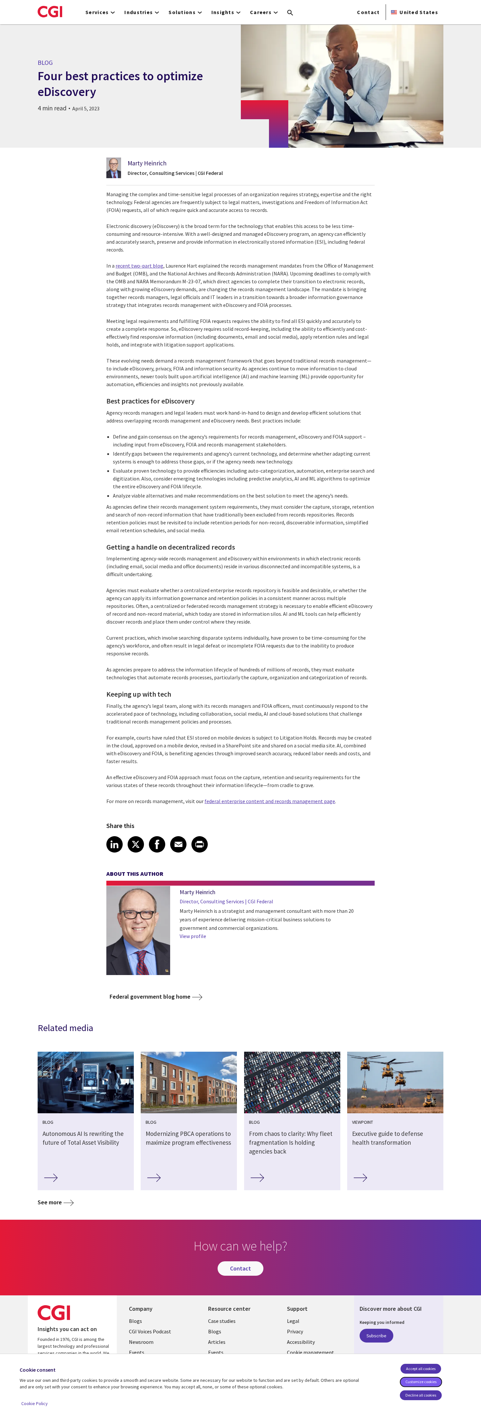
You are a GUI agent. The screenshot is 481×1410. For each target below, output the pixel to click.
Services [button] (97, 12)
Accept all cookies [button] (421, 1368)
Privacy (295, 1331)
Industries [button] (138, 12)
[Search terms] (290, 13)
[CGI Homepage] (50, 11)
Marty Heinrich (147, 163)
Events (136, 1352)
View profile (193, 936)
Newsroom (141, 1342)
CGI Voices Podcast (150, 1331)
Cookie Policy (34, 1403)
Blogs (135, 1321)
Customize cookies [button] (420, 1381)
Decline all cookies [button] (420, 1395)
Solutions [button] (182, 12)
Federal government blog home (150, 996)
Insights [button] (222, 12)
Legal (293, 1321)
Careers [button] (261, 12)
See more (50, 1202)
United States (419, 12)
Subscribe (376, 1336)
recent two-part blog (139, 265)
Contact (368, 12)
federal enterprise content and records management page (270, 801)
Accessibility (301, 1342)
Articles (216, 1342)
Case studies (222, 1321)
